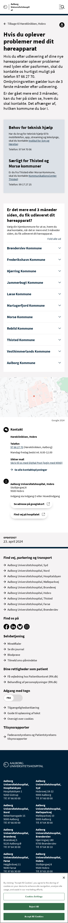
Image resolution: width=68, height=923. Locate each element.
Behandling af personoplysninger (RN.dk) (32, 682)
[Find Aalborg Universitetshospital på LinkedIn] (13, 628)
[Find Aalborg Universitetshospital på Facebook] (6, 628)
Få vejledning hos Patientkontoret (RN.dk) (32, 676)
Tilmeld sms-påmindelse (22, 660)
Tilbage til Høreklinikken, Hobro (26, 23)
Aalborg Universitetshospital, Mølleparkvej (33, 582)
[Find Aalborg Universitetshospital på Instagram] (27, 628)
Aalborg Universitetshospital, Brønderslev (32, 609)
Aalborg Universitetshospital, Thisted (29, 598)
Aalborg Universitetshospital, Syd (27, 565)
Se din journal (15, 649)
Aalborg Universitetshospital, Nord (28, 571)
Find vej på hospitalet (26, 514)
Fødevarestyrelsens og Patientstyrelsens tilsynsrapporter (31, 737)
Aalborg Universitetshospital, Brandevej (31, 587)
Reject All (34, 906)
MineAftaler (14, 644)
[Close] (64, 877)
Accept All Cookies (34, 916)
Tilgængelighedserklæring (23, 707)
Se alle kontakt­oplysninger (30, 469)
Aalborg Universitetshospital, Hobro (29, 593)
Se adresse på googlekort (29, 504)
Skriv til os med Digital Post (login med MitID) (36, 462)
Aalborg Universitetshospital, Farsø (28, 604)
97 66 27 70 (16, 447)
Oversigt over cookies (20, 719)
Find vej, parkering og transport (27, 557)
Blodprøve (13, 655)
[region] (34, 898)
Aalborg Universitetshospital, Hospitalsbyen (34, 576)
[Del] (62, 24)
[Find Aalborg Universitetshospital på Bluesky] (20, 628)
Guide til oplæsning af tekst (23, 713)
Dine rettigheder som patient (25, 669)
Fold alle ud (54, 238)
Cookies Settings (34, 896)
